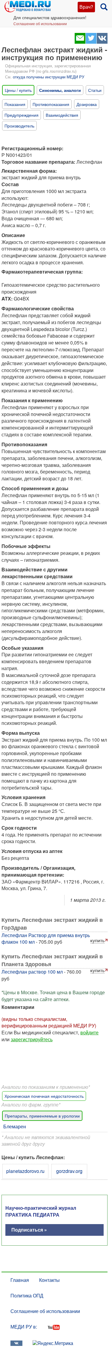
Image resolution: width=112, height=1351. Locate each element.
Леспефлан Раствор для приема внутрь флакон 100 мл (45, 938)
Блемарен (14, 1126)
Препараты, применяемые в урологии (42, 1116)
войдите (89, 1032)
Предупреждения (21, 115)
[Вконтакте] (102, 41)
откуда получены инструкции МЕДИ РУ (48, 77)
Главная (19, 1279)
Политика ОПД (26, 1295)
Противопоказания (51, 104)
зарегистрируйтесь (32, 1039)
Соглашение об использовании (40, 23)
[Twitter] (90, 41)
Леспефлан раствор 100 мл (32, 971)
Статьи (95, 90)
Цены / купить (18, 90)
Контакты (49, 1279)
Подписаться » (29, 1229)
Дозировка (86, 104)
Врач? (86, 6)
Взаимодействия (62, 115)
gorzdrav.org (69, 1171)
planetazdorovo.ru (25, 1171)
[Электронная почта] (79, 41)
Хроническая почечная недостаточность (44, 1096)
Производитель (19, 126)
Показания (14, 104)
